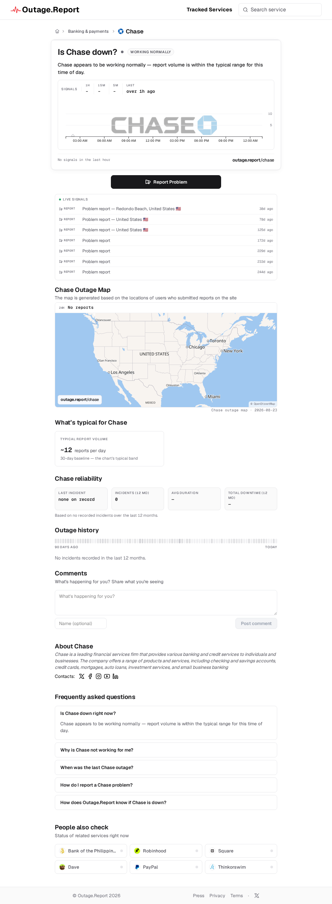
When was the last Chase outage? (96, 767)
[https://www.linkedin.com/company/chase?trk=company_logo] (115, 676)
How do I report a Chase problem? (96, 785)
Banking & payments (88, 31)
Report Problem (170, 182)
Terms (237, 895)
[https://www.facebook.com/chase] (90, 676)
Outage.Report (50, 10)
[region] (166, 360)
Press (198, 895)
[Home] (57, 31)
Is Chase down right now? (88, 713)
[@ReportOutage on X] (256, 895)
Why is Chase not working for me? (96, 750)
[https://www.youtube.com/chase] (107, 676)
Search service (268, 9)
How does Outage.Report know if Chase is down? (113, 802)
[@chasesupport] (82, 676)
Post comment (256, 623)
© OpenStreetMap (263, 404)
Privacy (217, 895)
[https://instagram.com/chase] (98, 676)
